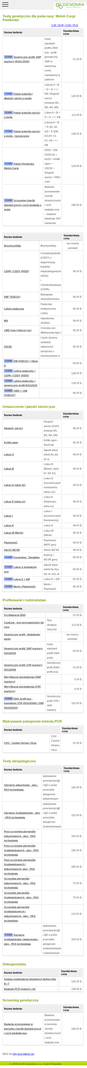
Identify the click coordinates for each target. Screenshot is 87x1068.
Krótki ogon (11, 442)
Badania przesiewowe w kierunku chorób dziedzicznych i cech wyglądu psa (22, 1029)
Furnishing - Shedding (26, 557)
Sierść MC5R (12, 550)
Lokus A (9, 454)
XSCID (8, 346)
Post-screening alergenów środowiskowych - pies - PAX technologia (21, 850)
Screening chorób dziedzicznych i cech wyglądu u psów (22, 205)
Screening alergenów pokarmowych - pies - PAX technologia (19, 883)
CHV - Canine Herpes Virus (20, 743)
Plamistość (11, 542)
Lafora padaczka (14, 308)
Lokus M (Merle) (13, 532)
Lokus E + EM (22, 579)
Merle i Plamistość (25, 586)
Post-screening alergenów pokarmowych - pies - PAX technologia (19, 836)
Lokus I (8, 515)
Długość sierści (13, 428)
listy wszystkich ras (23, 1054)
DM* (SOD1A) (12, 296)
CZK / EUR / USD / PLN (64, 25)
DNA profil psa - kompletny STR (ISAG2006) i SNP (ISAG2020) (24, 703)
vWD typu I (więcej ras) (17, 330)
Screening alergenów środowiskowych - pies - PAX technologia (21, 897)
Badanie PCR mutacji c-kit (19, 989)
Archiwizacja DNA (15, 615)
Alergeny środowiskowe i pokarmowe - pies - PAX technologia (21, 940)
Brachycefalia (12, 245)
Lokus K (9, 525)
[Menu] (5, 4)
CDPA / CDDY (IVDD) (16, 271)
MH (6, 320)
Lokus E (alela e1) (14, 501)
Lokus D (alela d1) (15, 485)
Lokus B (9, 468)
